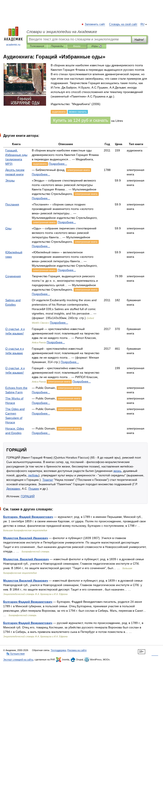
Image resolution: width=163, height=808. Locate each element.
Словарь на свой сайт (123, 24)
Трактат (47, 479)
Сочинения (13, 276)
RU (142, 24)
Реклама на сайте (77, 650)
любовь (33, 475)
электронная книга (78, 170)
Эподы (10, 180)
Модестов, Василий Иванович (26, 559)
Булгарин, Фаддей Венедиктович (28, 516)
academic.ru (13, 44)
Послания (12, 204)
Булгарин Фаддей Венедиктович (27, 601)
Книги (76, 46)
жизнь (117, 471)
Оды (8, 228)
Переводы (57, 46)
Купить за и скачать (80, 120)
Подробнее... (58, 163)
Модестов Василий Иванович (25, 538)
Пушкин (33, 488)
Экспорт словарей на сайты (18, 659)
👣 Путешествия (15, 653)
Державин (13, 488)
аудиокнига (40, 163)
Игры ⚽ (96, 46)
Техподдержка (58, 650)
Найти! (139, 39)
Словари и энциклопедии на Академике (62, 32)
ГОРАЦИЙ (28, 496)
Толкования (37, 46)
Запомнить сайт (95, 24)
